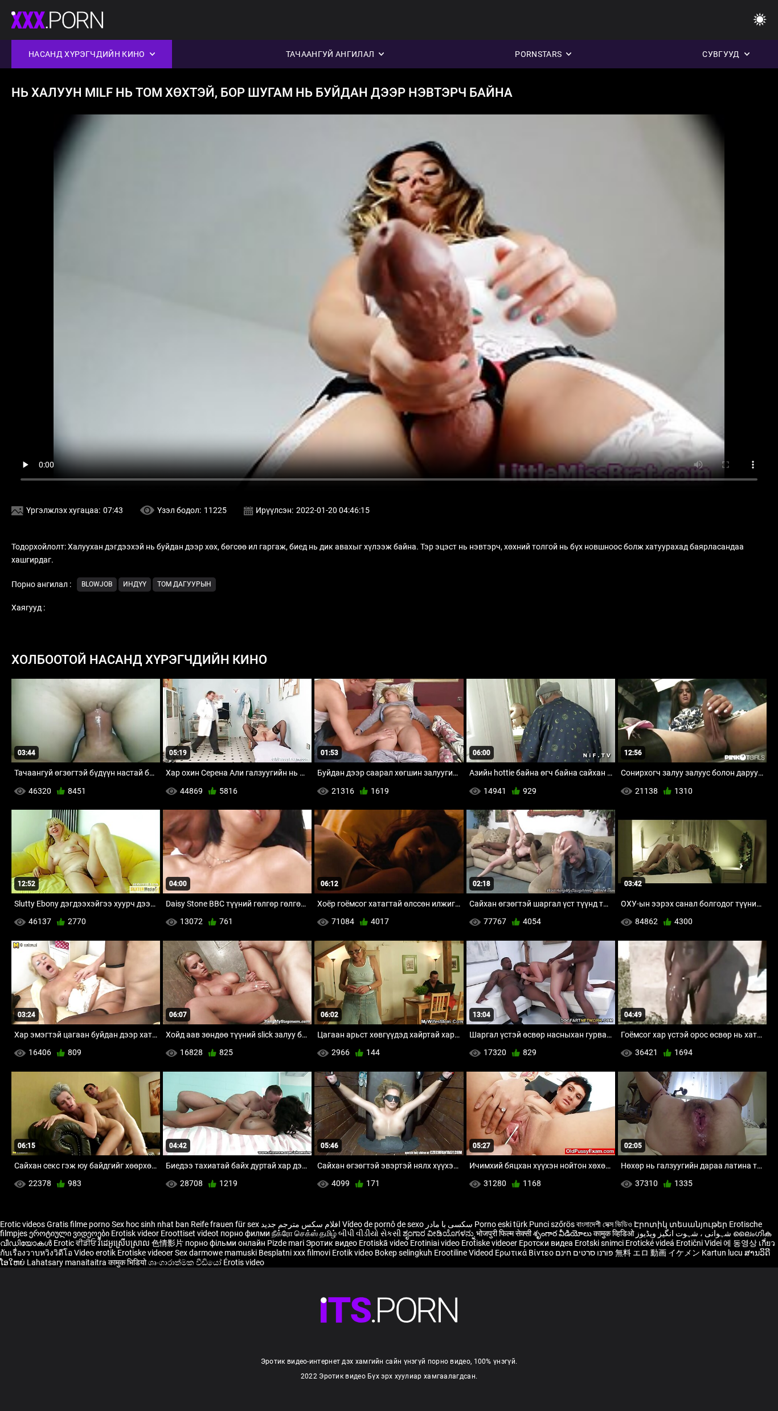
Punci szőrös (552, 1224)
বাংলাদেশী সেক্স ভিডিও (604, 1224)
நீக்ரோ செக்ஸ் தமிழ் (304, 1233)
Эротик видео (332, 1243)
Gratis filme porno (78, 1224)
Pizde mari (285, 1243)
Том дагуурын (184, 584)
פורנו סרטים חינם (584, 1252)
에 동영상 (741, 1243)
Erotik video (353, 1252)
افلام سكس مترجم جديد (301, 1224)
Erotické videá (650, 1243)
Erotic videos (23, 1224)
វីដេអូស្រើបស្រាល (124, 1243)
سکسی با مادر (449, 1224)
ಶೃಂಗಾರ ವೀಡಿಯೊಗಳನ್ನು (439, 1233)
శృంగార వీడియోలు (563, 1233)
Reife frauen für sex (225, 1224)
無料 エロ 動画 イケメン (657, 1252)
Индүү (134, 584)
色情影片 (168, 1243)
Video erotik (95, 1252)
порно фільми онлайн (225, 1243)
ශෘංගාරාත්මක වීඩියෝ (185, 1262)
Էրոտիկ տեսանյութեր (681, 1224)
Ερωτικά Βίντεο (525, 1252)
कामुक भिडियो (128, 1262)
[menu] (760, 20)
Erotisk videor (136, 1233)
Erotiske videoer (490, 1243)
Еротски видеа (547, 1243)
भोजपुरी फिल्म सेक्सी (503, 1233)
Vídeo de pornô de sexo (383, 1224)
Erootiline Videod (464, 1252)
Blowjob (96, 584)
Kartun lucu (723, 1252)
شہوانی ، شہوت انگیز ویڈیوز (684, 1233)
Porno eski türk (500, 1224)
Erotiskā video (384, 1243)
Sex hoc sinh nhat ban (150, 1224)
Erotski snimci (600, 1243)
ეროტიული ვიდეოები (70, 1233)
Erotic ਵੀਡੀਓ (76, 1243)
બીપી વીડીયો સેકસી (369, 1233)
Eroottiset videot (190, 1233)
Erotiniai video (435, 1243)
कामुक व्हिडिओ (614, 1233)
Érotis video (243, 1262)
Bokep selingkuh (403, 1252)
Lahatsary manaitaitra (67, 1262)
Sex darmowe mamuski (216, 1252)
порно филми (245, 1233)
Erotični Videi (699, 1243)
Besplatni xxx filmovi (294, 1252)
